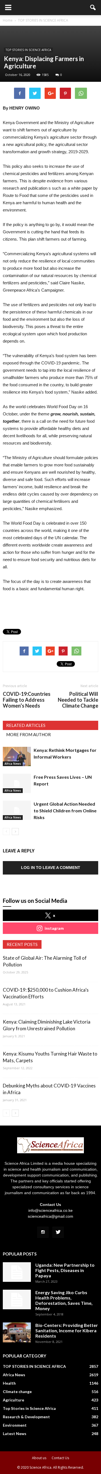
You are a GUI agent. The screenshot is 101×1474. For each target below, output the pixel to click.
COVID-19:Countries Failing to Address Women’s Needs (26, 700)
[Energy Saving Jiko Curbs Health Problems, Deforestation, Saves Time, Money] (17, 1299)
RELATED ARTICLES (25, 725)
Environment (15, 1425)
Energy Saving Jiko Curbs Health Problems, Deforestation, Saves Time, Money (64, 1300)
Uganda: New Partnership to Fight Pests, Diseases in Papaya (65, 1270)
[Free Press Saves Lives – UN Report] (17, 783)
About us (39, 1458)
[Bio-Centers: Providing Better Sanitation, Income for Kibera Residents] (17, 1332)
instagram (54, 928)
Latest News (14, 1433)
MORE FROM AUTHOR (28, 734)
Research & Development (26, 1416)
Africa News (12, 764)
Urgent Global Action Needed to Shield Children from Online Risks (65, 810)
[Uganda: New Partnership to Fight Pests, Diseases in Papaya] (17, 1272)
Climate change (17, 1391)
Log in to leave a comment (50, 867)
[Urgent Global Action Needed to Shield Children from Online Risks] (17, 810)
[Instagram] (43, 1232)
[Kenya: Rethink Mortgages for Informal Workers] (17, 756)
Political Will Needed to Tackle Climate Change (78, 700)
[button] (93, 7)
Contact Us (60, 1458)
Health (9, 1383)
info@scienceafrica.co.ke (50, 1210)
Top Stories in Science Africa (29, 1408)
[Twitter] (58, 1232)
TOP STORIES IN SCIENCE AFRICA (28, 50)
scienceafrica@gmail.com (50, 1216)
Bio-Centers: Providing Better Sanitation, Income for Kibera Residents (66, 1330)
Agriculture (13, 1400)
